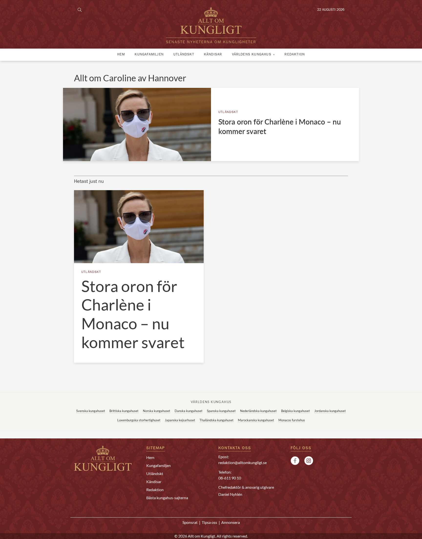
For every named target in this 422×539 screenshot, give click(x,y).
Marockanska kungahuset (256, 420)
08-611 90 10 (229, 478)
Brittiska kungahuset (123, 411)
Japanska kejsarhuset (180, 420)
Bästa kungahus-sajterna (167, 497)
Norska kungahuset (156, 411)
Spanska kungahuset (221, 411)
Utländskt (183, 54)
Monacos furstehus (291, 420)
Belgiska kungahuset (295, 411)
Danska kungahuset (188, 411)
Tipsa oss (209, 522)
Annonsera (230, 522)
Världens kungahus (251, 54)
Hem (121, 54)
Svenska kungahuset (90, 411)
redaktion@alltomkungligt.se (242, 462)
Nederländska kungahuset (258, 411)
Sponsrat (190, 522)
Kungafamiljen (149, 54)
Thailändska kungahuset (216, 420)
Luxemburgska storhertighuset (138, 420)
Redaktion (295, 54)
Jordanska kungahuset (330, 411)
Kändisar (213, 54)
